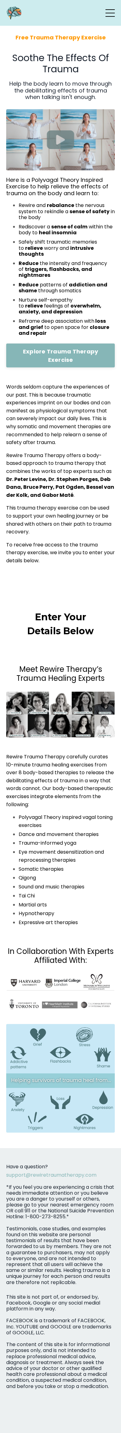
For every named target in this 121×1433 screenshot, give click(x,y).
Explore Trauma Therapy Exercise (60, 356)
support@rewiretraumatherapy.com (51, 1175)
